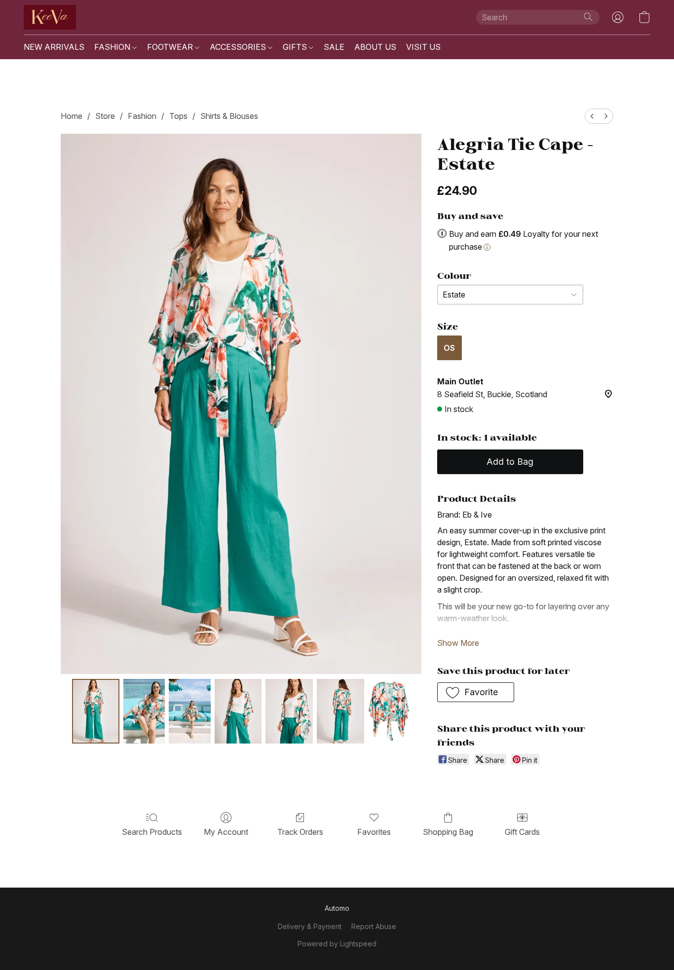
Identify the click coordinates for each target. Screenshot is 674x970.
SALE (334, 47)
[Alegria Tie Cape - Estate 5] (340, 711)
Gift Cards (522, 832)
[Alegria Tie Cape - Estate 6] (389, 711)
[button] (50, 17)
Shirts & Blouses (229, 116)
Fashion (142, 116)
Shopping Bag (448, 832)
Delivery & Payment (309, 926)
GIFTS (296, 47)
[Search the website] (588, 17)
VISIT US (423, 47)
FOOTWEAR (171, 47)
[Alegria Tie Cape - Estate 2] (189, 711)
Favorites (374, 832)
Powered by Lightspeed (337, 943)
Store (105, 116)
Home (71, 116)
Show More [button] (458, 643)
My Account (226, 832)
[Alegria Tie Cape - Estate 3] (238, 711)
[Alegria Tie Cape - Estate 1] (144, 711)
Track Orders (300, 832)
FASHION (113, 47)
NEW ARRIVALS (54, 47)
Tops (178, 116)
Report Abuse (373, 926)
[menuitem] (592, 116)
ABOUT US (375, 47)
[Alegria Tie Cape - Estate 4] (289, 711)
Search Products (152, 832)
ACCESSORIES (239, 47)
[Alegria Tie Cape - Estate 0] (95, 711)
